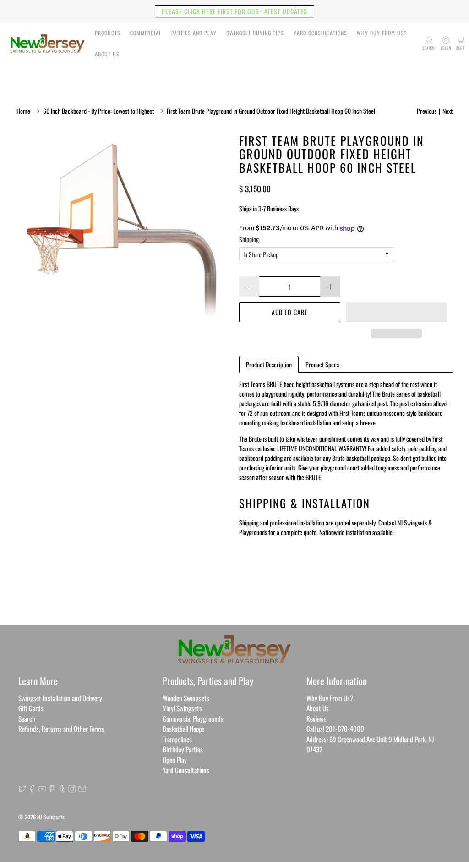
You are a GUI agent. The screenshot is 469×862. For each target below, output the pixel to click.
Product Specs (322, 364)
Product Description (269, 364)
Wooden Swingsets (186, 698)
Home (23, 111)
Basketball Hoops (184, 729)
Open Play (175, 760)
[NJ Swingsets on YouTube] (42, 790)
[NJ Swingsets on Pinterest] (52, 790)
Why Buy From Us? (382, 33)
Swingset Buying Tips (255, 33)
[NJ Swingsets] (47, 44)
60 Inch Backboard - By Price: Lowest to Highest (98, 111)
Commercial (146, 33)
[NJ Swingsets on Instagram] (72, 790)
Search (26, 718)
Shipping (249, 239)
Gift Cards (31, 708)
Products (107, 33)
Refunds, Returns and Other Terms (61, 729)
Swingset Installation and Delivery (60, 698)
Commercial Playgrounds (193, 718)
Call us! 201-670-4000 (335, 729)
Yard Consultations (320, 33)
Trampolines (177, 739)
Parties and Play (194, 33)
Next (447, 111)
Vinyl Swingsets (182, 708)
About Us (107, 54)
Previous (426, 111)
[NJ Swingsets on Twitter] (22, 790)
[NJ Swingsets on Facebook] (32, 790)
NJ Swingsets (51, 816)
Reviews (316, 718)
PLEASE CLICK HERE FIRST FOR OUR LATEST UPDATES (234, 11)
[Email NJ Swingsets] (82, 790)
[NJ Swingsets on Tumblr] (62, 790)
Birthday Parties (183, 749)
